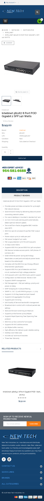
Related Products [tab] (11, 349)
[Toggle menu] (5, 21)
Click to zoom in (22, 92)
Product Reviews (22, 196)
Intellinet (9, 32)
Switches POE (28, 30)
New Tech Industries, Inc (16, 493)
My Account (10, 2)
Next (40, 349)
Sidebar (9, 43)
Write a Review (8, 121)
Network (15, 30)
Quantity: (5, 147)
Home (6, 30)
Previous (36, 349)
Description (21, 190)
